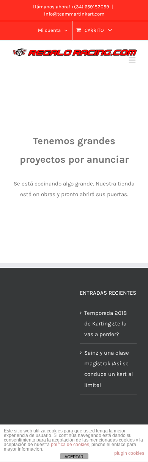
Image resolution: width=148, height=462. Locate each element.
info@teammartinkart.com (74, 14)
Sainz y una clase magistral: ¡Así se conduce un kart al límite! (108, 368)
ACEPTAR (74, 456)
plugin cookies (129, 453)
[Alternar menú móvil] (133, 60)
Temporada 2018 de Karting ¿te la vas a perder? (105, 324)
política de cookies (70, 444)
